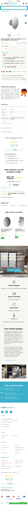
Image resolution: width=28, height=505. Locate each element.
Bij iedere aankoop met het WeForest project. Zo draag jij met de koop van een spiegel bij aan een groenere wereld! (13, 77)
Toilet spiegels (4, 460)
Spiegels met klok (19, 462)
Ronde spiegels (5, 205)
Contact (3, 445)
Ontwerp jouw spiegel (14, 270)
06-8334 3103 (6, 426)
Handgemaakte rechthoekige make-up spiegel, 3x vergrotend (20, 230)
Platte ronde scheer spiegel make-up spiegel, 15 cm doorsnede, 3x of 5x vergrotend (7, 230)
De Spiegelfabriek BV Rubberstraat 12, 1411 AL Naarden (10, 419)
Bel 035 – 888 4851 (9, 388)
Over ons (17, 445)
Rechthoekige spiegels (22, 205)
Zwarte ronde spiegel (6, 468)
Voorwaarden (15, 435)
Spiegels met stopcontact (7, 466)
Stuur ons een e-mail (9, 393)
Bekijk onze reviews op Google (8, 490)
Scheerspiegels (18, 466)
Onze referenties (4, 447)
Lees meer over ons (10, 360)
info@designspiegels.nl (8, 422)
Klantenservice (4, 435)
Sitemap (17, 453)
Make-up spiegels (6, 11)
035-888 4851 (6, 424)
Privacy (2, 437)
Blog (2, 449)
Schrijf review (4, 187)
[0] (23, 3)
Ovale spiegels (13, 205)
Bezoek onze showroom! (10, 397)
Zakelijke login (4, 453)
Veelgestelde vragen (19, 447)
